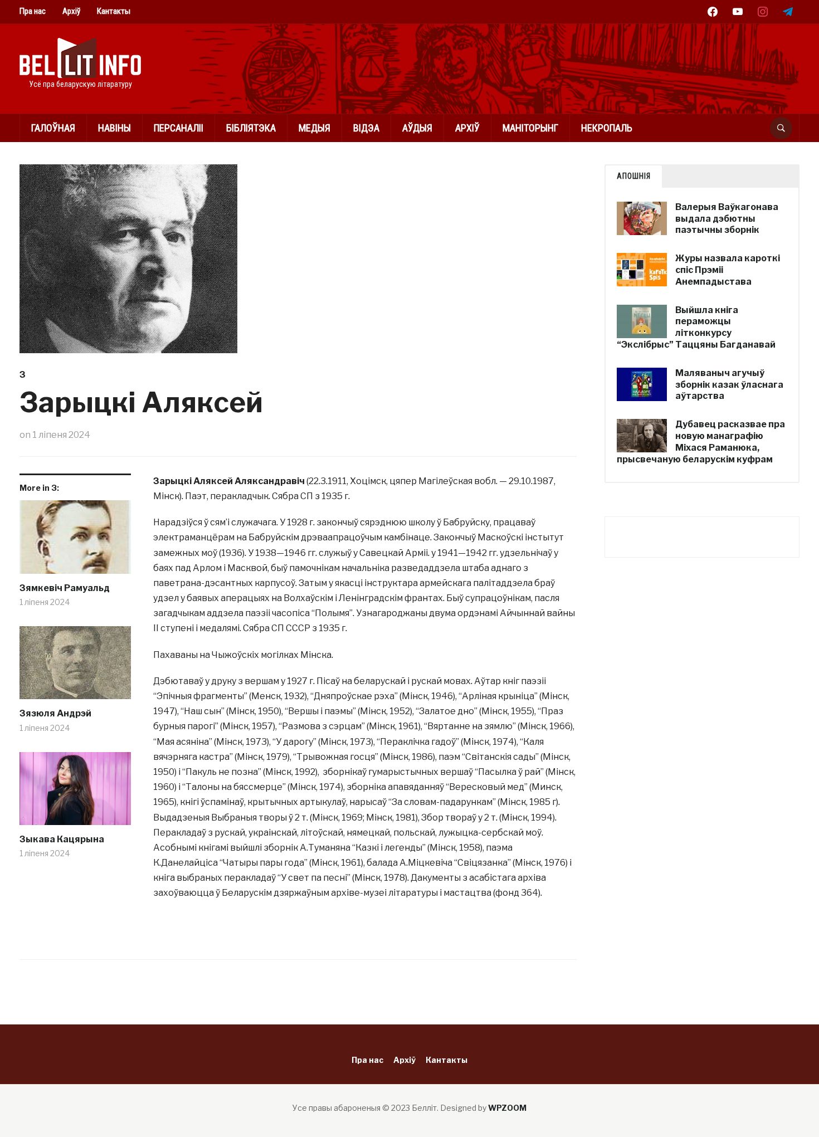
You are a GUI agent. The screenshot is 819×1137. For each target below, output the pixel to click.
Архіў (71, 11)
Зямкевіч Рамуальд (65, 588)
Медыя (314, 128)
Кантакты (113, 11)
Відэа (366, 128)
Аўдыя (417, 128)
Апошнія (634, 176)
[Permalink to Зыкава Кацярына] (75, 792)
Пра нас (33, 11)
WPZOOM (507, 1107)
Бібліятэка (251, 128)
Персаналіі (178, 128)
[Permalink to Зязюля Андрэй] (75, 666)
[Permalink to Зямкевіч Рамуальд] (75, 541)
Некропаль (606, 128)
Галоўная (53, 128)
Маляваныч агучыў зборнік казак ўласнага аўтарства (729, 385)
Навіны (114, 128)
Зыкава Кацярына (62, 839)
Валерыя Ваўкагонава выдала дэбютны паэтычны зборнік (726, 219)
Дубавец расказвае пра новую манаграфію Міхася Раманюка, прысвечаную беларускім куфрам (701, 441)
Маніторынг (530, 128)
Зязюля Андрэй (55, 713)
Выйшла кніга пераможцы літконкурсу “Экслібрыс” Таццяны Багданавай (696, 327)
